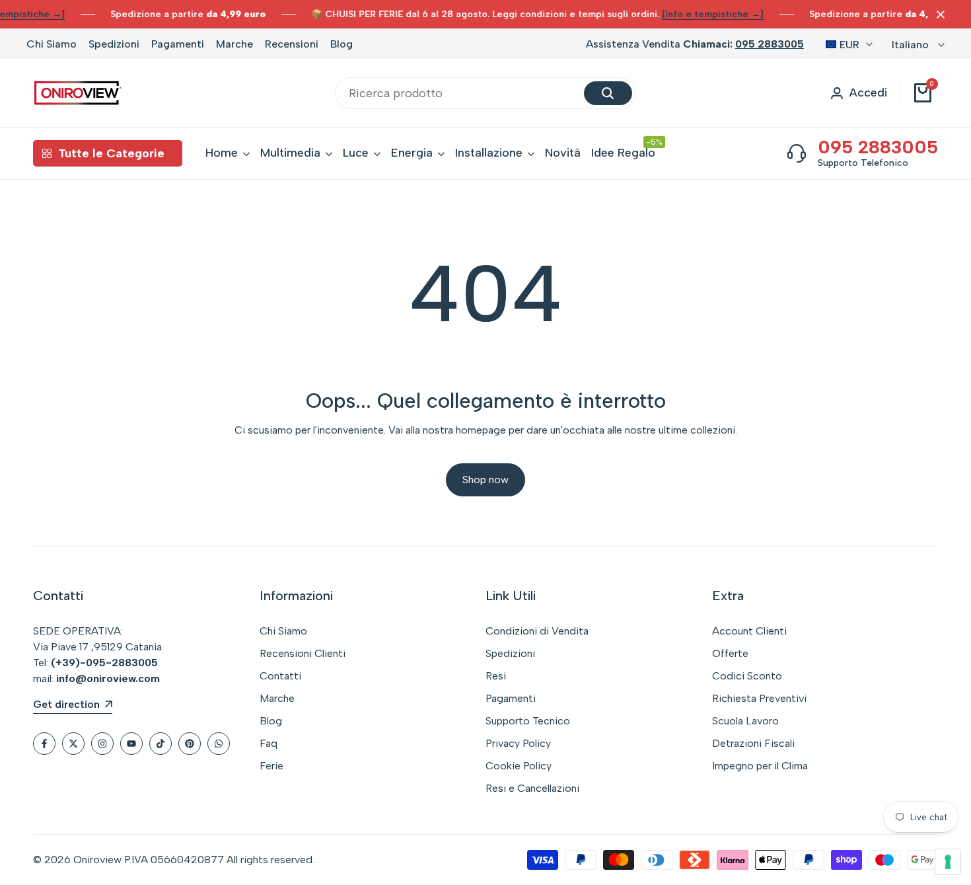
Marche (234, 44)
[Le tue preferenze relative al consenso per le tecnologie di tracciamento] (947, 861)
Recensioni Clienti (302, 653)
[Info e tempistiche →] (713, 14)
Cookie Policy (519, 765)
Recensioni (291, 44)
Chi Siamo (51, 44)
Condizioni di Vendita (537, 631)
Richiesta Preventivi (759, 698)
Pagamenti (177, 44)
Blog (341, 44)
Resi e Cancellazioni (532, 788)
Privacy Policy (518, 743)
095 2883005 (769, 44)
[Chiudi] (938, 14)
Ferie (271, 765)
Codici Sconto (747, 676)
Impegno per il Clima (760, 765)
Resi (496, 676)
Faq (268, 743)
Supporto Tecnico (528, 720)
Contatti (280, 676)
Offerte (730, 653)
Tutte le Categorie (111, 153)
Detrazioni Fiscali (753, 743)
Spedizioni (114, 44)
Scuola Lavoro (745, 720)
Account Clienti (749, 631)
